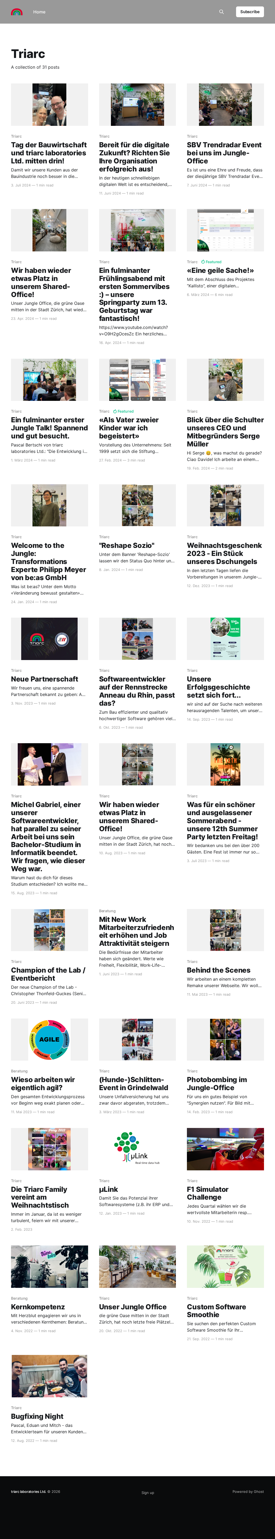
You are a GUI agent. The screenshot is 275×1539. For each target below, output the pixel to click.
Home (39, 11)
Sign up (148, 1492)
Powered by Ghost (248, 1491)
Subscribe (250, 11)
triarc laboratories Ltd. (28, 1491)
